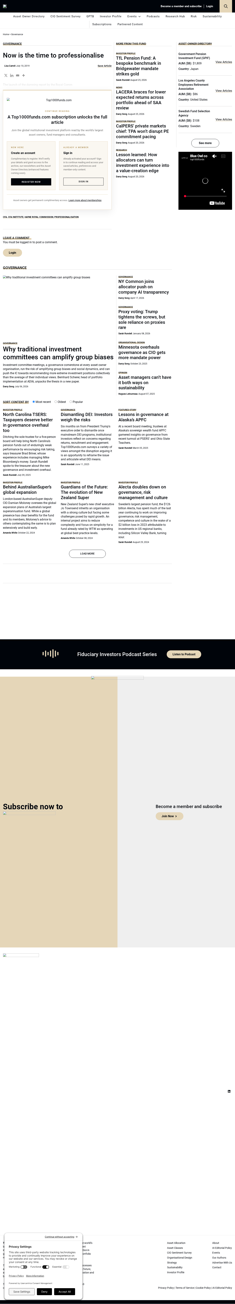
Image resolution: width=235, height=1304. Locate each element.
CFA (5, 217)
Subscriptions (102, 24)
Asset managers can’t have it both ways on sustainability (144, 383)
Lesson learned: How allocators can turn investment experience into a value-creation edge (142, 162)
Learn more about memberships (85, 200)
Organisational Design (131, 342)
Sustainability (212, 16)
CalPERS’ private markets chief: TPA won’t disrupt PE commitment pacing (142, 131)
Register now (31, 181)
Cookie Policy (203, 1287)
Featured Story (127, 410)
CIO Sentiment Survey (65, 16)
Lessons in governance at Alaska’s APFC (143, 417)
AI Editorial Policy (222, 1287)
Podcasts (153, 16)
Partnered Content (130, 24)
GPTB (90, 16)
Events (132, 16)
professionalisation (66, 217)
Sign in (83, 181)
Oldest (61, 402)
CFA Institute (16, 217)
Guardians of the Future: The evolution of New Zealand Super (84, 492)
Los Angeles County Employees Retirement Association (193, 85)
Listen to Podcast (184, 654)
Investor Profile (111, 16)
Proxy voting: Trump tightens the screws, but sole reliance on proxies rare (141, 319)
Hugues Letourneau (128, 394)
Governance (12, 43)
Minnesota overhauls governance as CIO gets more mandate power (141, 352)
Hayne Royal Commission (39, 217)
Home (6, 34)
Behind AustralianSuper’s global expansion (27, 489)
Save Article (105, 65)
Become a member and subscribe (181, 6)
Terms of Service (185, 1287)
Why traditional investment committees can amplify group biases (58, 353)
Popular (77, 402)
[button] (226, 6)
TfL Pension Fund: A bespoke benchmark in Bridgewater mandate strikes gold (138, 66)
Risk (194, 16)
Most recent (43, 402)
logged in (26, 242)
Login (209, 6)
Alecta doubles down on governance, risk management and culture (143, 492)
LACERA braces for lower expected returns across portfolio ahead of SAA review (141, 99)
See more (205, 143)
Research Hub (175, 16)
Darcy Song (121, 114)
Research (121, 150)
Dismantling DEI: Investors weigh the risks (87, 417)
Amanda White (10, 532)
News (119, 87)
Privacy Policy (166, 1287)
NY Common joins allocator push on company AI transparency (143, 287)
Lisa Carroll (9, 66)
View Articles (224, 62)
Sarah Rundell (123, 80)
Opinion (122, 372)
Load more (87, 553)
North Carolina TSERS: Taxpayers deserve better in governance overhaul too (28, 422)
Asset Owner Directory (29, 16)
